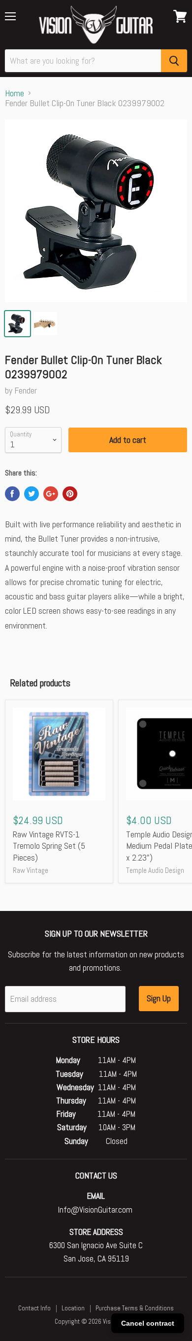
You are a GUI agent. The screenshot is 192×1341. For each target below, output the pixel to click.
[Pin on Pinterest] (70, 493)
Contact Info (34, 1308)
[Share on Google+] (50, 493)
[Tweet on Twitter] (31, 493)
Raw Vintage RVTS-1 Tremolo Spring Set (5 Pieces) (49, 845)
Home (14, 93)
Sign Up (159, 998)
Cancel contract (147, 1323)
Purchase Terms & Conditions (135, 1308)
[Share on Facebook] (12, 493)
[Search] (174, 60)
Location (73, 1308)
